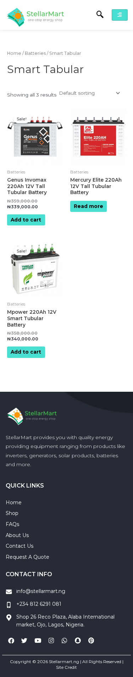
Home (14, 53)
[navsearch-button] (96, 15)
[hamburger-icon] (120, 15)
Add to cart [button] (26, 220)
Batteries (35, 53)
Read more (88, 206)
